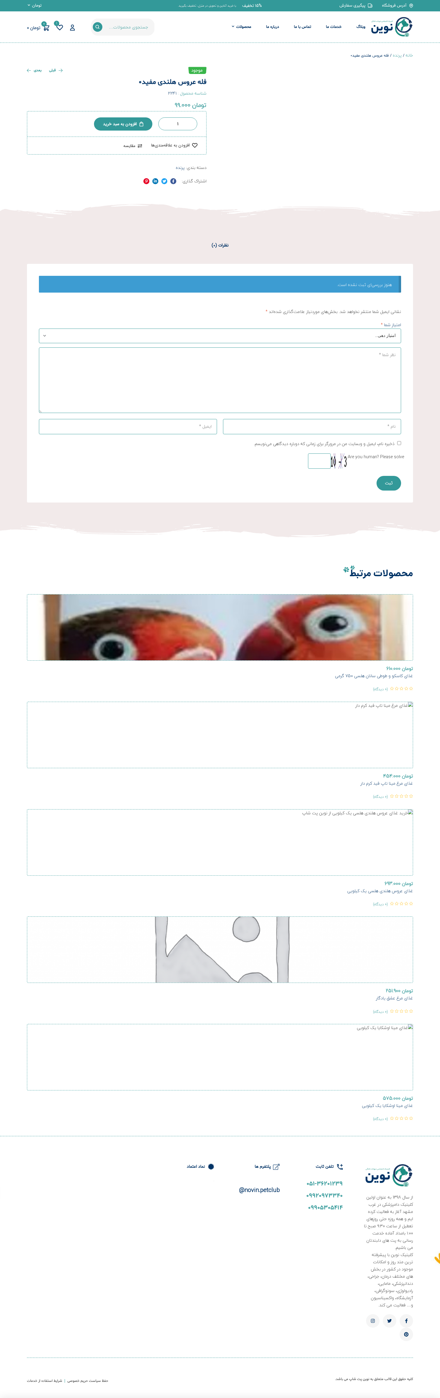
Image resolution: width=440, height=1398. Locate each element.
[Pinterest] (406, 1334)
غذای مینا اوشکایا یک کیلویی (387, 1105)
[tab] (220, 245)
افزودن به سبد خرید (120, 124)
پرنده (397, 55)
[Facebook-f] (406, 1321)
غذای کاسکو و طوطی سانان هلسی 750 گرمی (374, 676)
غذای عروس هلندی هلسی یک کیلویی (380, 891)
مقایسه (129, 146)
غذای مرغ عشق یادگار (394, 998)
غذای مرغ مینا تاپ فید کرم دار (386, 783)
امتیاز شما (391, 325)
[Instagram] (373, 1321)
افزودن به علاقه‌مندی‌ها (170, 145)
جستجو (97, 27)
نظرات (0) (220, 245)
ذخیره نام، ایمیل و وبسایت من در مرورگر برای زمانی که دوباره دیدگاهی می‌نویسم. (324, 443)
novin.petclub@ (259, 1190)
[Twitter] (389, 1321)
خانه (409, 55)
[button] (252, 6)
